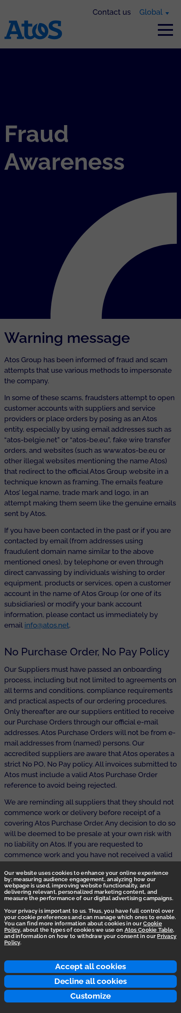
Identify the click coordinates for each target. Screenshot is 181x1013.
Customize (90, 995)
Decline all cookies (90, 981)
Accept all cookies (90, 966)
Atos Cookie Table (149, 930)
